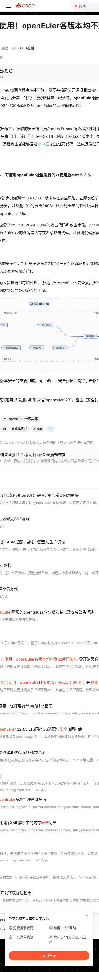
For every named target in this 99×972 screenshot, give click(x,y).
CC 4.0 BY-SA (14, 443)
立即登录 (49, 956)
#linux (38, 429)
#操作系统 (20, 429)
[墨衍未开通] (13, 48)
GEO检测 (27, 48)
